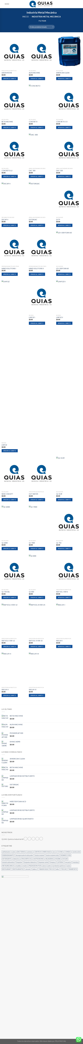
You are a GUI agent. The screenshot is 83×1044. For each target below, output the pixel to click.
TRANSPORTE (72, 869)
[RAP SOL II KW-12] (14, 620)
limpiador (19, 862)
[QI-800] (41, 571)
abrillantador (6, 852)
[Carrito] (80, 4)
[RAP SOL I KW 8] (68, 571)
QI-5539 (59, 494)
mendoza (76, 862)
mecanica (68, 862)
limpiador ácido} (43, 862)
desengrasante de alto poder (24, 855)
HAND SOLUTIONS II (36, 268)
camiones (30, 852)
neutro (25, 866)
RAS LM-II (5, 689)
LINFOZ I (32, 317)
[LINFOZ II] (68, 297)
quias (68, 866)
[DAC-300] (41, 150)
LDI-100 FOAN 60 (62, 268)
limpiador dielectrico (30, 862)
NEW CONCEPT (7, 494)
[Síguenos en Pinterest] (41, 838)
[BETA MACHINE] (14, 101)
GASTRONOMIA (38, 859)
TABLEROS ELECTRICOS (46, 869)
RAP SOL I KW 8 (62, 592)
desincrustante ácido (52, 855)
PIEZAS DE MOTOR (35, 866)
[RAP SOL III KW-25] (41, 620)
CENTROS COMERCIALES (43, 852)
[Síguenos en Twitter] (33, 838)
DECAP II (5, 220)
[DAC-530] (68, 150)
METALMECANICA (8, 866)
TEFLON (63, 869)
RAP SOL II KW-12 (8, 641)
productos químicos (59, 866)
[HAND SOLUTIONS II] (41, 248)
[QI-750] (68, 522)
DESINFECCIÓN (66, 855)
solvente (27, 869)
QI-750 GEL (6, 592)
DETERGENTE (6, 859)
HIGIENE (58, 859)
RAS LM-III (32, 689)
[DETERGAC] (41, 199)
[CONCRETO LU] (14, 150)
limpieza (52, 862)
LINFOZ (4, 445)
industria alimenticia (8, 862)
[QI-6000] (14, 522)
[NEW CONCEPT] (14, 473)
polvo (49, 866)
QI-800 (31, 592)
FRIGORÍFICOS (26, 859)
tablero (34, 869)
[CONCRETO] (41, 101)
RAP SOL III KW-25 (36, 641)
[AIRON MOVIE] (14, 52)
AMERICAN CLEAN (62, 73)
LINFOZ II (59, 317)
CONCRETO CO (62, 122)
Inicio (25, 16)
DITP (58, 220)
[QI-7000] (41, 522)
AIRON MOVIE (7, 73)
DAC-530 (59, 170)
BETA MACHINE (7, 122)
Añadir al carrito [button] (9, 78)
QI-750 (58, 543)
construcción (76, 852)
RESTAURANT (6, 869)
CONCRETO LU (7, 170)
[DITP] (68, 199)
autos (13, 852)
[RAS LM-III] (41, 669)
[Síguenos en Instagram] (29, 838)
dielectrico (16, 859)
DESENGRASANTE (8, 855)
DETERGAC (33, 220)
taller (57, 869)
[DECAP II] (14, 199)
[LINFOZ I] (41, 297)
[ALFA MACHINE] (41, 52)
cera (54, 852)
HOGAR (65, 859)
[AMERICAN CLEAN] (68, 52)
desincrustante (39, 855)
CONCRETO (33, 122)
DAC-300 (32, 170)
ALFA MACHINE (34, 73)
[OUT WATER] (41, 473)
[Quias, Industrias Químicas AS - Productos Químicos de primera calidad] (41, 4)
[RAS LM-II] (14, 669)
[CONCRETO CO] (68, 101)
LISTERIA (60, 862)
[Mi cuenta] (77, 4)
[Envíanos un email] (37, 838)
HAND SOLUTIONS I (9, 268)
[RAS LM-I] (68, 620)
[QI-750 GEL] (14, 571)
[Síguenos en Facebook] (25, 838)
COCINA (60, 852)
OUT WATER (33, 494)
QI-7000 (32, 543)
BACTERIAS (21, 852)
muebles (18, 866)
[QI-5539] (68, 473)
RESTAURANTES (18, 869)
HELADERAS (49, 859)
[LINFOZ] (14, 360)
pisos (44, 866)
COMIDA (67, 852)
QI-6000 (5, 543)
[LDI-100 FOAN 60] (68, 248)
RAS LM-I (59, 641)
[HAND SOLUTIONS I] (14, 248)
